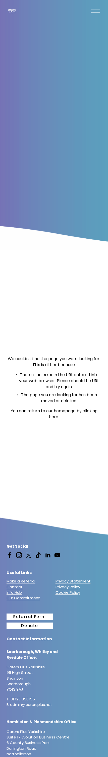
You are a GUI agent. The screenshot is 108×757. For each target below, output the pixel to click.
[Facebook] (10, 555)
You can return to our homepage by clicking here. (54, 414)
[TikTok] (38, 555)
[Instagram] (19, 555)
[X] (29, 555)
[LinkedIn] (48, 555)
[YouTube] (57, 555)
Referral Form (29, 617)
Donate (29, 626)
